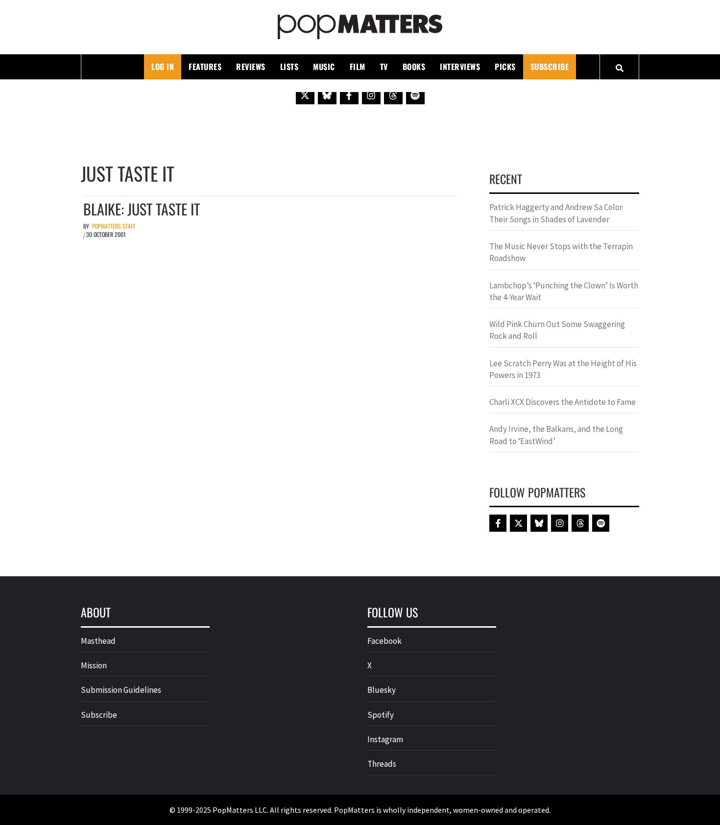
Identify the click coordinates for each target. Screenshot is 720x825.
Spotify (380, 714)
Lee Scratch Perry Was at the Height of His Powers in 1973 (563, 369)
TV (384, 66)
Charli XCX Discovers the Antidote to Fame (562, 402)
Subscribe (549, 66)
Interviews (460, 66)
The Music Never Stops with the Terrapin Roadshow (561, 252)
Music (324, 66)
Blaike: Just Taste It (141, 209)
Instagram (385, 739)
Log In (162, 66)
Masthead (98, 641)
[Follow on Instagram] (371, 95)
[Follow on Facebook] (349, 95)
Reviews (250, 66)
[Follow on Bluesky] (327, 95)
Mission (94, 665)
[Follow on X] (305, 95)
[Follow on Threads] (393, 95)
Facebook (384, 641)
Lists (289, 66)
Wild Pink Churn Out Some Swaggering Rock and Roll (557, 330)
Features (205, 66)
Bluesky (381, 689)
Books (414, 66)
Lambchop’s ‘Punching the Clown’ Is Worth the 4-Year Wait (563, 291)
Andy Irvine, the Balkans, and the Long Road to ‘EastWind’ (556, 435)
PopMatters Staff (114, 226)
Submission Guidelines (121, 689)
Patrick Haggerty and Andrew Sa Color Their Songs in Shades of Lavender (556, 213)
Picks (505, 66)
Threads (381, 763)
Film (357, 66)
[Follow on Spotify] (415, 95)
